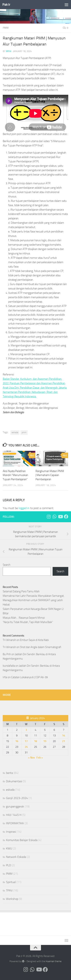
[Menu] (66, 4)
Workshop (12, 899)
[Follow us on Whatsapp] (54, 516)
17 (26, 741)
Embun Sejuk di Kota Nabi (34, 640)
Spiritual (11, 882)
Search (6, 564)
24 (26, 746)
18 (35, 741)
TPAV (9, 890)
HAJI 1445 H (13, 815)
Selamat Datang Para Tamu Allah (21, 591)
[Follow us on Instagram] (48, 516)
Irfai (8, 51)
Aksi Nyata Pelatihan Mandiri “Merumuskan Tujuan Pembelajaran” (15, 475)
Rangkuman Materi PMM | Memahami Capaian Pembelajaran (50, 475)
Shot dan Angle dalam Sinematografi (40, 647)
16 (16, 741)
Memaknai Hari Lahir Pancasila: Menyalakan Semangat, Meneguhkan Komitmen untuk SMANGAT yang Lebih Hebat (33, 600)
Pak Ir (6, 4)
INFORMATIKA (15, 823)
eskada (15, 432)
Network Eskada (16, 857)
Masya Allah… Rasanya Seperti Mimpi (24, 617)
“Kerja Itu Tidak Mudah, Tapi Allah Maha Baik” (28, 622)
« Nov (31, 757)
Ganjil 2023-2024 (17, 798)
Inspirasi (11, 831)
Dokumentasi (14, 781)
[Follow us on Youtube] (60, 516)
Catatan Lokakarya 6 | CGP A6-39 (29, 677)
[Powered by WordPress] (23, 961)
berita (9, 773)
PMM (6, 27)
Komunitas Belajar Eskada (22, 840)
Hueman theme (54, 961)
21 (63, 741)
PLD (8, 865)
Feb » (39, 757)
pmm (24, 432)
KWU (9, 848)
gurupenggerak (15, 806)
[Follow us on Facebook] (66, 516)
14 (63, 735)
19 (44, 741)
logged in (24, 508)
